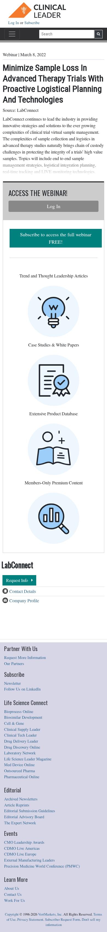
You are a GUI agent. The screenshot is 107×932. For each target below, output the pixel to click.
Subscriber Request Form (62, 919)
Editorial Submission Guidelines (29, 810)
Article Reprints (16, 805)
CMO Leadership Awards (24, 842)
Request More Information (25, 657)
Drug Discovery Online (22, 747)
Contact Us (13, 894)
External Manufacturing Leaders (29, 860)
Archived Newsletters (21, 799)
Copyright (12, 914)
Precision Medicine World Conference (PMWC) (42, 866)
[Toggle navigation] (12, 34)
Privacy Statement (30, 919)
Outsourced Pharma (19, 770)
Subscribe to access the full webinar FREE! (55, 238)
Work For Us (14, 900)
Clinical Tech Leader (20, 735)
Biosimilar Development (23, 717)
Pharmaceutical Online (21, 776)
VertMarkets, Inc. (50, 914)
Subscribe (32, 22)
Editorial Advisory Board (24, 816)
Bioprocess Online (18, 711)
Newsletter (12, 683)
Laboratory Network (20, 752)
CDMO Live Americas (22, 848)
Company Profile (24, 600)
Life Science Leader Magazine (27, 758)
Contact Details (22, 591)
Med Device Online (19, 764)
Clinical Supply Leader (22, 729)
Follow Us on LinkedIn (22, 689)
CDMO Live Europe (20, 854)
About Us (11, 888)
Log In (14, 22)
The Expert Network (20, 822)
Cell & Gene (14, 723)
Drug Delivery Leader (21, 741)
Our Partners (14, 663)
